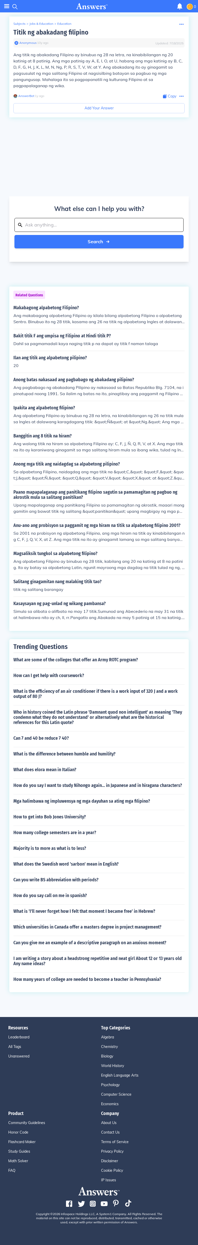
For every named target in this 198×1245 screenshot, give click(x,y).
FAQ (11, 1170)
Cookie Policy (112, 1170)
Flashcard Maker (22, 1142)
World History (112, 1065)
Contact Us (110, 1132)
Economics (110, 1104)
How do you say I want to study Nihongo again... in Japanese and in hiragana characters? (97, 785)
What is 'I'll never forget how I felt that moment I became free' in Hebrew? (84, 911)
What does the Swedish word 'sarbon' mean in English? (66, 864)
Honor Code (18, 1132)
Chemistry (109, 1046)
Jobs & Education (41, 24)
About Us (109, 1122)
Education (64, 24)
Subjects (19, 24)
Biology (107, 1056)
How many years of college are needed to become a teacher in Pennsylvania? (87, 979)
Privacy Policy (112, 1151)
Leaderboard (18, 1037)
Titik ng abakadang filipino (50, 32)
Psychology (110, 1085)
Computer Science (116, 1094)
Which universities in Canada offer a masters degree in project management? (87, 927)
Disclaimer (109, 1161)
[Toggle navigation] (6, 6)
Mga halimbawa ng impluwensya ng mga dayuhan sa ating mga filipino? (81, 801)
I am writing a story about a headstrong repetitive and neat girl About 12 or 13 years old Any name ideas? (97, 961)
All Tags (14, 1046)
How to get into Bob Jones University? (49, 817)
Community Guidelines (26, 1122)
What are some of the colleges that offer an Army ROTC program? (75, 660)
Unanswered (18, 1056)
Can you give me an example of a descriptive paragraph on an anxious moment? (89, 943)
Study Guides (19, 1151)
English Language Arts (119, 1075)
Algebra (107, 1037)
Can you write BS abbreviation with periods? (55, 880)
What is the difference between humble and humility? (64, 754)
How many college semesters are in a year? (54, 832)
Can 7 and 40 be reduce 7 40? (41, 738)
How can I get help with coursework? (48, 675)
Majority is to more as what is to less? (49, 848)
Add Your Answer (99, 108)
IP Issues (108, 1180)
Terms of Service (115, 1142)
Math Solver (18, 1161)
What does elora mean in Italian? (44, 769)
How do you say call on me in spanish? (50, 895)
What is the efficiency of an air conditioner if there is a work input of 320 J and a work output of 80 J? (95, 693)
